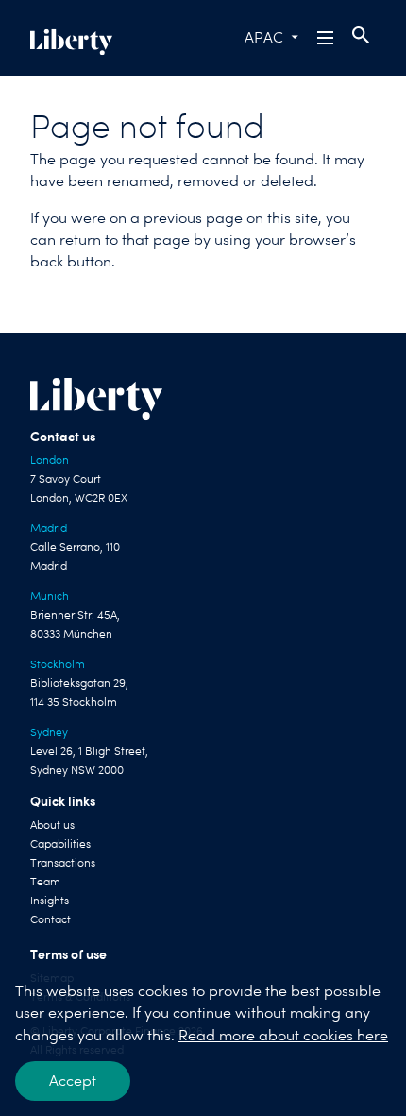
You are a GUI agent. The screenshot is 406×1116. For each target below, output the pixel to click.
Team (45, 881)
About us (52, 825)
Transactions (62, 862)
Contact (50, 919)
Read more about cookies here (283, 1035)
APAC (264, 37)
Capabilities (60, 843)
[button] (327, 38)
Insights (49, 900)
